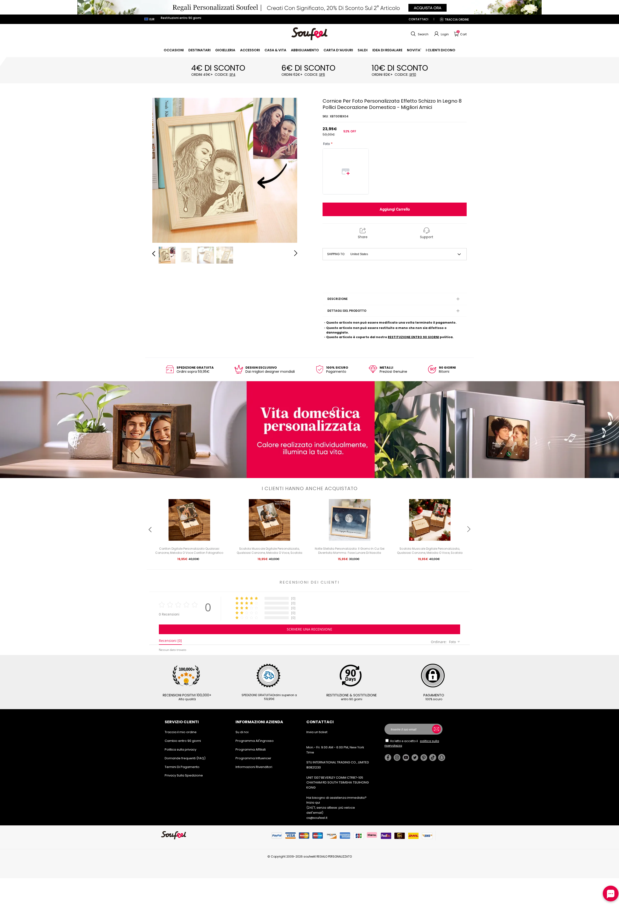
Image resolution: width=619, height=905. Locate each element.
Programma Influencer (253, 758)
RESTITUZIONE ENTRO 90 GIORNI (413, 337)
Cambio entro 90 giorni (183, 740)
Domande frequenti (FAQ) (185, 758)
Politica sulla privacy (180, 749)
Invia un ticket (316, 732)
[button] (419, 34)
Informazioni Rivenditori (254, 767)
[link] (174, 50)
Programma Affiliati (251, 749)
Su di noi (242, 732)
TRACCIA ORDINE (457, 19)
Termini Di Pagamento (182, 767)
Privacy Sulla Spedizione (184, 775)
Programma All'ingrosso (255, 740)
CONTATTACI (418, 19)
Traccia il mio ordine (181, 732)
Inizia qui (313, 802)
